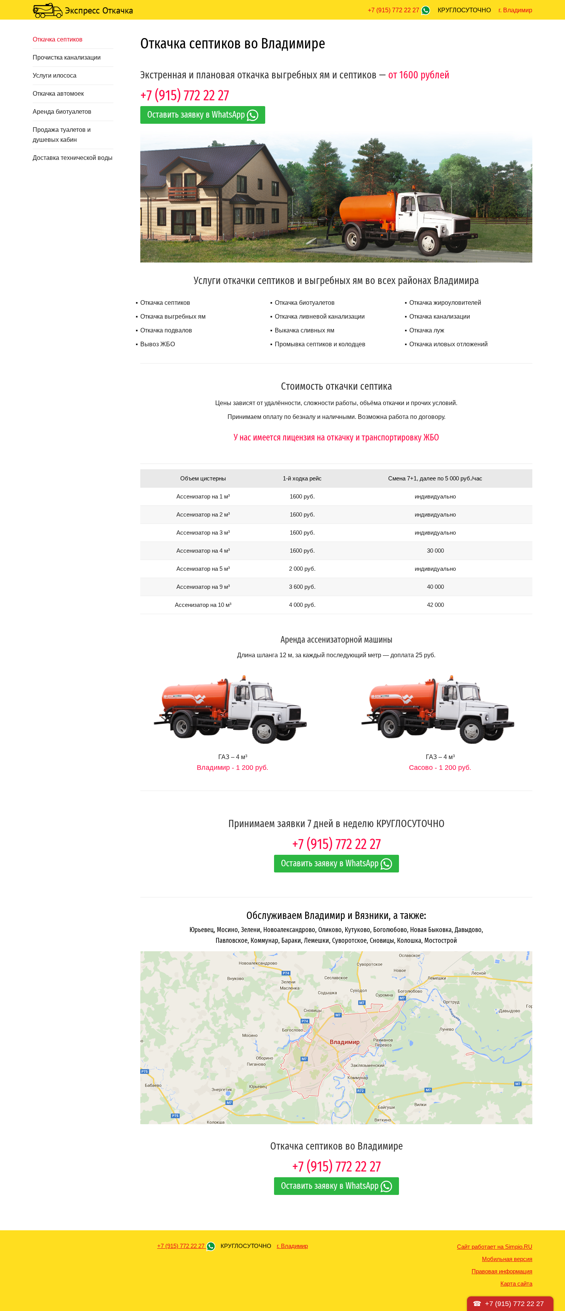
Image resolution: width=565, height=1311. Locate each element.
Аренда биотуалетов (62, 111)
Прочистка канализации (67, 57)
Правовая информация (502, 1271)
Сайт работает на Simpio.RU (494, 1246)
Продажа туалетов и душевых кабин (62, 134)
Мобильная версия (507, 1259)
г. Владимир (515, 10)
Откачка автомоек (58, 93)
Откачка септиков (58, 39)
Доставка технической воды (73, 158)
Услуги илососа (54, 75)
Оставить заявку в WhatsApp (197, 115)
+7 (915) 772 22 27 (394, 10)
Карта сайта (516, 1283)
